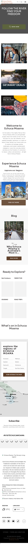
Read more (14, 258)
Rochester (5, 358)
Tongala (5, 368)
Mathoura (17, 358)
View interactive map (14, 374)
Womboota (18, 365)
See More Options (19, 368)
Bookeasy (13, 538)
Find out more (13, 202)
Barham (17, 362)
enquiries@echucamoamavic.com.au (16, 491)
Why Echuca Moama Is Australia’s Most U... (14, 250)
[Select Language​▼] (18, 510)
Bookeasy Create (14, 539)
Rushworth (6, 365)
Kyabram (5, 362)
